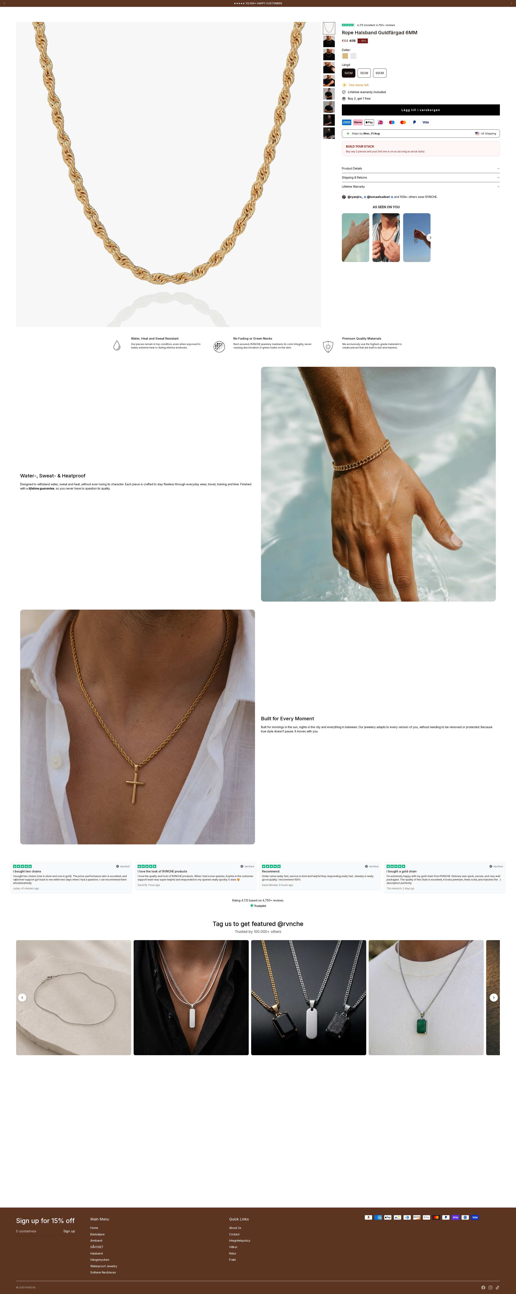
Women (45, 14)
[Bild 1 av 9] (329, 28)
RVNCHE (31, 1287)
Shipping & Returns (354, 177)
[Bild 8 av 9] (329, 120)
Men (33, 14)
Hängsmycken (99, 1259)
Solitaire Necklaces (103, 1272)
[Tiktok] (497, 1287)
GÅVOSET (97, 1247)
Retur (232, 1253)
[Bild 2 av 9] (329, 41)
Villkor (233, 1247)
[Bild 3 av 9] (329, 54)
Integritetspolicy (239, 1240)
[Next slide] (431, 238)
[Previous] (22, 998)
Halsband (96, 1253)
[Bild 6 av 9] (329, 94)
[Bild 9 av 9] (329, 133)
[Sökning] (488, 14)
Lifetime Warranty (353, 186)
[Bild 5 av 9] (329, 80)
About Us (235, 1228)
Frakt (232, 1259)
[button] (15, 879)
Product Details (352, 168)
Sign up (69, 1231)
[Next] (494, 998)
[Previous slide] (342, 238)
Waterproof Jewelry (103, 1266)
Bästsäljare (97, 1234)
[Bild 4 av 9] (329, 67)
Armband (96, 1240)
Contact (234, 1234)
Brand (58, 14)
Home (22, 14)
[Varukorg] (497, 14)
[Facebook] (483, 1287)
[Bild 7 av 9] (329, 107)
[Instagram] (490, 1287)
